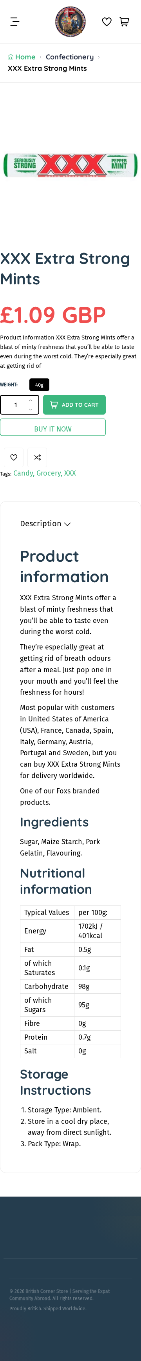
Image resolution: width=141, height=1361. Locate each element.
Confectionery (70, 56)
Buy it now (53, 429)
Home (25, 56)
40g (39, 385)
